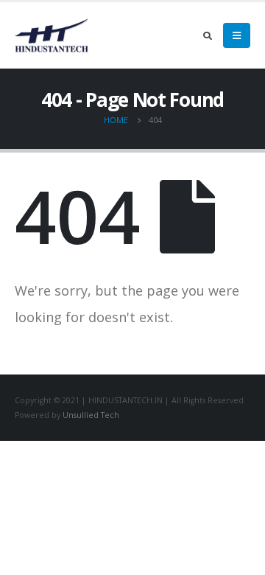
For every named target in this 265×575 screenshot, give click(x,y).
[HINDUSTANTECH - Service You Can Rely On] (51, 35)
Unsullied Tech (91, 415)
